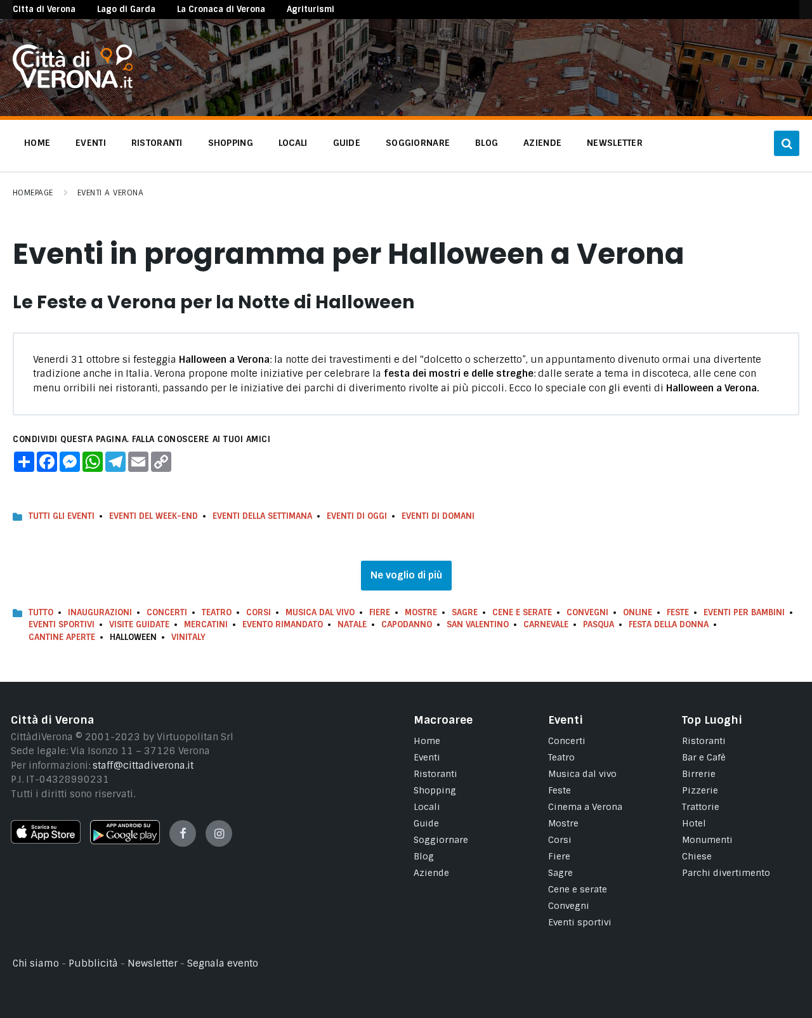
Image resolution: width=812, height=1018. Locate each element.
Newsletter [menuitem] (615, 142)
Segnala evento (222, 963)
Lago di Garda (126, 9)
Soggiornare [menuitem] (418, 142)
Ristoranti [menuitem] (157, 142)
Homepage (33, 193)
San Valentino (478, 624)
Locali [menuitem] (293, 142)
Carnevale (545, 624)
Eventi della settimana (262, 516)
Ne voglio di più (406, 575)
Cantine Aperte (62, 637)
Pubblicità (93, 963)
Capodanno (406, 624)
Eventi (427, 757)
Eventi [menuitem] (90, 142)
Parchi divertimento (726, 872)
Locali (427, 806)
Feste (678, 612)
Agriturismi (310, 9)
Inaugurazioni (100, 612)
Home (427, 741)
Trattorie (700, 806)
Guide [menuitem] (346, 142)
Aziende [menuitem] (542, 142)
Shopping (435, 790)
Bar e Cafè (704, 757)
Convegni (587, 612)
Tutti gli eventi (62, 516)
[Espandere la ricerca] (786, 143)
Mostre (421, 612)
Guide (426, 823)
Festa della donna (669, 624)
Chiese (697, 856)
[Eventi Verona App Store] (46, 840)
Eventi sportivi (580, 922)
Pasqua (598, 624)
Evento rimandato (282, 624)
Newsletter (153, 963)
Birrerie (699, 774)
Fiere (379, 612)
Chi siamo (36, 963)
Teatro (217, 612)
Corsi (258, 612)
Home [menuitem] (37, 142)
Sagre (465, 612)
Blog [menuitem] (486, 142)
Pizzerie (700, 790)
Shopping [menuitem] (230, 142)
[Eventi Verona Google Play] (125, 841)
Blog (424, 856)
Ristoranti (435, 774)
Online (637, 612)
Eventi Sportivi (62, 624)
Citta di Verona (44, 9)
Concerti (167, 612)
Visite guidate (139, 624)
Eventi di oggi (357, 516)
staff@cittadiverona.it (143, 765)
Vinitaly (188, 637)
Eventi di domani (438, 516)
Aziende (431, 872)
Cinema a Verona (585, 806)
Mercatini (206, 624)
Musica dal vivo (320, 612)
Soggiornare (441, 839)
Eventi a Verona (110, 193)
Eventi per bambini (744, 612)
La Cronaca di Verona (221, 9)
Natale (352, 624)
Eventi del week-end (153, 516)
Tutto (41, 612)
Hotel (694, 823)
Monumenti (707, 839)
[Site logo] (73, 85)
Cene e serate (522, 612)
